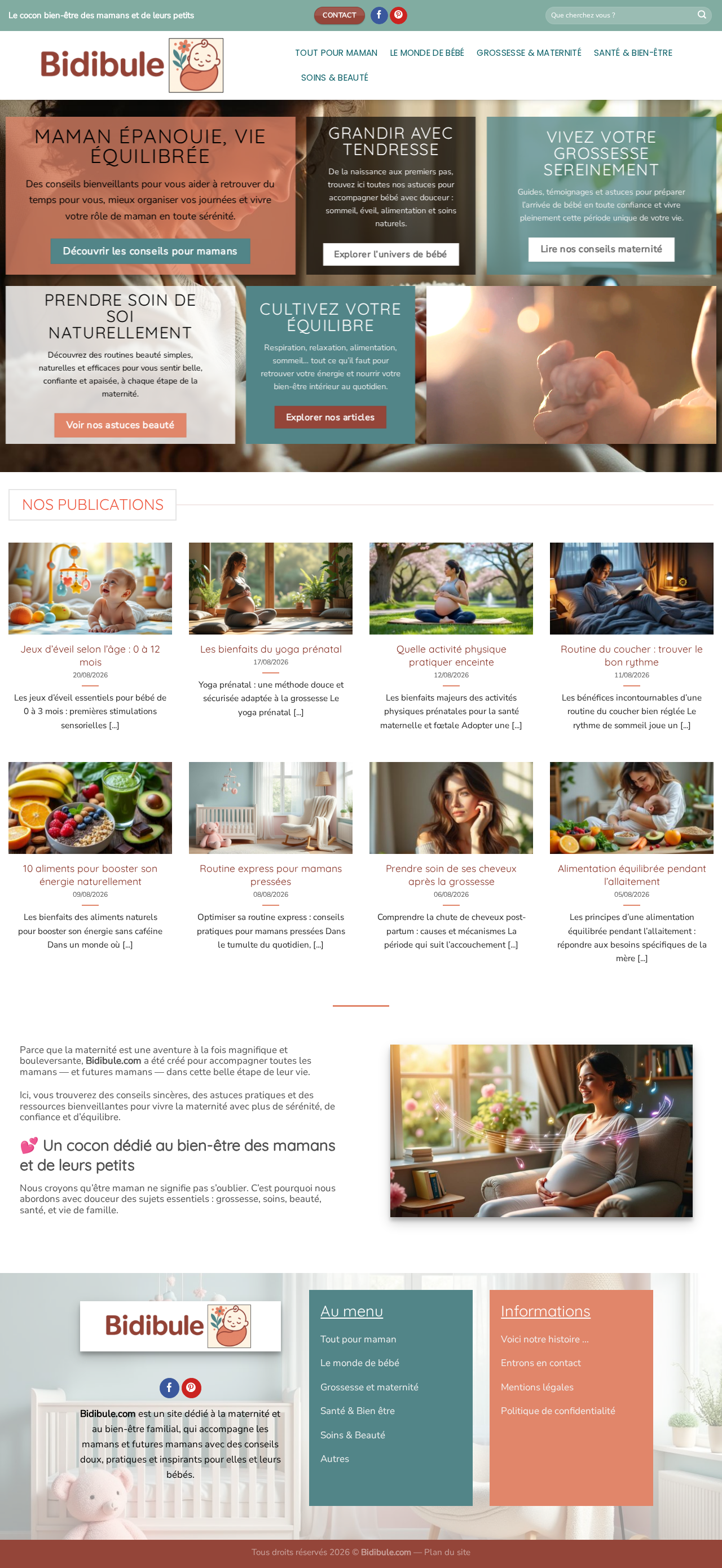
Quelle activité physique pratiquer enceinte (452, 655)
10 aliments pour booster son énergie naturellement (90, 874)
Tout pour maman (336, 53)
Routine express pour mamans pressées (271, 874)
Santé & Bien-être (633, 53)
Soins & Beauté (334, 77)
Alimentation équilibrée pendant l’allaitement (632, 874)
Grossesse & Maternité (529, 53)
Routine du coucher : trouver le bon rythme (632, 655)
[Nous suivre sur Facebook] (379, 16)
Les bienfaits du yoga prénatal (271, 648)
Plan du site (447, 1552)
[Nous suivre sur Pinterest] (398, 16)
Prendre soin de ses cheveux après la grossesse (451, 874)
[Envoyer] (702, 16)
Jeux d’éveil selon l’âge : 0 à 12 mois (90, 655)
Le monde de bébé (427, 53)
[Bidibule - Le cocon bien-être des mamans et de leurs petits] (143, 65)
